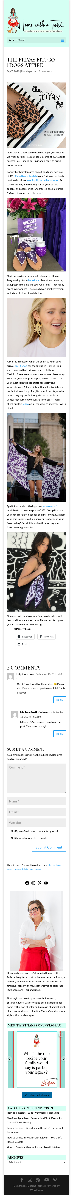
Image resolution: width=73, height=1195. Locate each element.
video (26, 403)
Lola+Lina (33, 280)
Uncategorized (29, 71)
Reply (59, 699)
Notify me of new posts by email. (29, 837)
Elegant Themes (36, 1185)
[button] (9, 1058)
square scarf (50, 506)
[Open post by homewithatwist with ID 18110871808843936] (36, 1059)
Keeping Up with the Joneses (42, 180)
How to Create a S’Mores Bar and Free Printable (33, 1147)
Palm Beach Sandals (26, 176)
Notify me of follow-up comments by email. (34, 831)
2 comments (45, 71)
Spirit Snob (21, 365)
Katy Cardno (24, 674)
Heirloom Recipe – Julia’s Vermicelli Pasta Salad (33, 1112)
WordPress (36, 1189)
